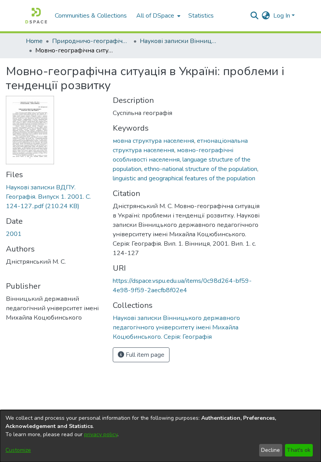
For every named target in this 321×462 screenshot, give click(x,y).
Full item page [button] (144, 355)
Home (34, 41)
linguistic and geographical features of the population (184, 178)
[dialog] (160, 436)
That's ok (298, 450)
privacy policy (100, 434)
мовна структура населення (153, 141)
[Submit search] (255, 15)
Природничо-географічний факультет (91, 41)
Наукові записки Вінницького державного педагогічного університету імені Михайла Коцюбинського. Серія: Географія (179, 41)
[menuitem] (157, 15)
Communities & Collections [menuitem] (91, 15)
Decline (270, 450)
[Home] (36, 15)
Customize (18, 450)
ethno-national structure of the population (200, 169)
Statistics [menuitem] (201, 15)
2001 (14, 234)
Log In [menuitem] (281, 15)
